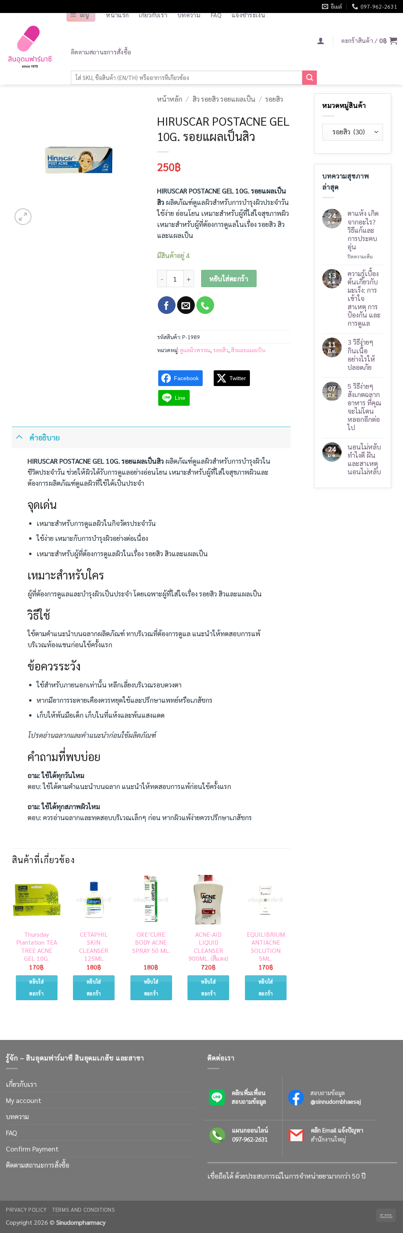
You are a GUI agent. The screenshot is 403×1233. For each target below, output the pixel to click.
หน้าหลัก (169, 98)
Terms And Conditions (83, 1209)
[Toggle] (19, 436)
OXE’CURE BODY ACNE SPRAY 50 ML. (151, 942)
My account (23, 1100)
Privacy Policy (26, 1209)
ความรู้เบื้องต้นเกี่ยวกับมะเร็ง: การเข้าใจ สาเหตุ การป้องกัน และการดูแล (364, 298)
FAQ (11, 1132)
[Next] (290, 945)
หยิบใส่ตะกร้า (228, 278)
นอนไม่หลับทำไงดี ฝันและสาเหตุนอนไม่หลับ (364, 458)
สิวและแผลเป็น (248, 349)
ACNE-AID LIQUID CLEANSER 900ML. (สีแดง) (208, 946)
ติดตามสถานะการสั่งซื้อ (101, 52)
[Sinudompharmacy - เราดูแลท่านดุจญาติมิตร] (30, 49)
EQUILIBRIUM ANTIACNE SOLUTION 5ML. (266, 946)
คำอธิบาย (45, 437)
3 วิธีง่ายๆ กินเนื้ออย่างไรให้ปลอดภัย (361, 354)
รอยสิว (274, 98)
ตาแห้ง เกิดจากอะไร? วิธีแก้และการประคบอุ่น (363, 230)
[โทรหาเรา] (205, 305)
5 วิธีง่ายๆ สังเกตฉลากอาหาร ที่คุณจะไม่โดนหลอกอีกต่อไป (364, 407)
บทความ (17, 1116)
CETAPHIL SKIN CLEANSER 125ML (93, 946)
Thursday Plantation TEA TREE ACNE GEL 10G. (36, 946)
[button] (81, 15)
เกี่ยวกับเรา (21, 1083)
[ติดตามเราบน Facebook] (167, 305)
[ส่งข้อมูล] (309, 78)
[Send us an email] (186, 305)
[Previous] (12, 945)
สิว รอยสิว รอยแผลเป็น (223, 98)
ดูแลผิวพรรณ (195, 349)
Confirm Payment (32, 1148)
